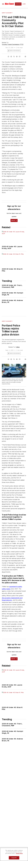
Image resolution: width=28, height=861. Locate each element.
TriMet (18, 347)
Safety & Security (7, 12)
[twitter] (14, 56)
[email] (19, 56)
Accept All (14, 857)
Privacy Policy (19, 853)
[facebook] (8, 56)
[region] (14, 854)
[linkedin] (11, 56)
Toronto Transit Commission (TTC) (12, 44)
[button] (3, 4)
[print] (25, 56)
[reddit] (17, 56)
